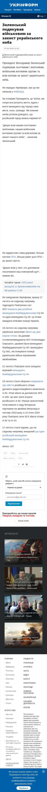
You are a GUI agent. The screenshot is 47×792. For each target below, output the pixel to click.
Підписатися (14, 503)
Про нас (9, 714)
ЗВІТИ (8, 759)
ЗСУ (5, 453)
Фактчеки (10, 679)
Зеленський (23, 453)
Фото (26, 671)
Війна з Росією (9, 458)
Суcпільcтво (11, 691)
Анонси (37, 10)
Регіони (9, 687)
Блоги (27, 679)
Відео (26, 675)
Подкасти (28, 659)
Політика (9, 671)
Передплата (11, 722)
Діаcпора (10, 699)
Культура (9, 695)
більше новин (23, 521)
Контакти (9, 718)
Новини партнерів (29, 692)
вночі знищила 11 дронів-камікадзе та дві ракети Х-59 (22, 286)
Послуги (8, 10)
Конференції (30, 697)
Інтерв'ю (28, 667)
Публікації (28, 663)
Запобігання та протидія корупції (13, 742)
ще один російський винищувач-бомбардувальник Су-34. (23, 435)
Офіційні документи (29, 702)
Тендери (9, 737)
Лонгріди (28, 687)
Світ (7, 683)
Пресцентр (27, 10)
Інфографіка (30, 683)
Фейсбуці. (19, 91)
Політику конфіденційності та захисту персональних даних (24, 781)
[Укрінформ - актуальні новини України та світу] (23, 4)
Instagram (17, 516)
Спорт (8, 703)
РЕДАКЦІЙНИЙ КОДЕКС (12, 764)
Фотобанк (17, 10)
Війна (13, 453)
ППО (13, 257)
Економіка (10, 675)
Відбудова (10, 667)
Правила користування (11, 732)
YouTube (30, 516)
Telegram (6, 516)
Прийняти (23, 788)
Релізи (27, 707)
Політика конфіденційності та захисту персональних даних (13, 751)
